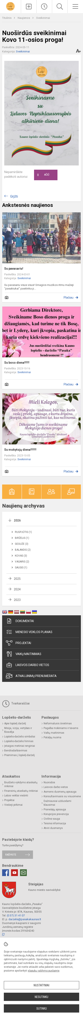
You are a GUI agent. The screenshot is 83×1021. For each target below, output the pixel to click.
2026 (17, 520)
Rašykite (10, 854)
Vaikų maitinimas (28, 654)
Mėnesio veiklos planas (34, 632)
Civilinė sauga (52, 818)
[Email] (23, 872)
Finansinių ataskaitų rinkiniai (21, 790)
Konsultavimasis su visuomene (62, 796)
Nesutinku (41, 997)
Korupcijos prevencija (56, 814)
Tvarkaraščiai (20, 703)
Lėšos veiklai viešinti (16, 795)
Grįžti (14, 196)
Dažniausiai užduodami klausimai (57, 803)
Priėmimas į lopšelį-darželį (19, 755)
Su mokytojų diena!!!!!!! (20, 449)
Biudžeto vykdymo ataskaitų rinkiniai (20, 784)
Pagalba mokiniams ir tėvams (61, 728)
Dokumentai (25, 621)
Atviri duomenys (53, 828)
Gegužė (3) (21, 543)
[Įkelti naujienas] (28, 6)
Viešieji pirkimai (13, 804)
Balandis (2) (23, 549)
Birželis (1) (22, 537)
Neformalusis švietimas (58, 723)
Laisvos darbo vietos (32, 665)
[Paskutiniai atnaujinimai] (44, 6)
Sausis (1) (21, 567)
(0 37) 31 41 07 (16, 915)
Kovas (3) (21, 555)
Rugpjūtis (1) (23, 532)
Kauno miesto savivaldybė (44, 889)
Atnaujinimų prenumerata (36, 676)
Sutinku (41, 1008)
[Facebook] (5, 872)
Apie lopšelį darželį (15, 723)
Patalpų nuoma (52, 737)
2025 (17, 578)
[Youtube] (14, 872)
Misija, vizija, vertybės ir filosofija (18, 730)
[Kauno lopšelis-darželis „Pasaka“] (10, 6)
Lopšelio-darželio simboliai (19, 736)
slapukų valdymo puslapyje (43, 970)
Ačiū (43, 175)
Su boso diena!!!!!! (16, 362)
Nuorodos (49, 782)
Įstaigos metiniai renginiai (19, 745)
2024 (17, 589)
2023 (17, 600)
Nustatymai (41, 985)
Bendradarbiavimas (15, 750)
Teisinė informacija (55, 823)
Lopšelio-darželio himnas (18, 741)
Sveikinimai (43, 17)
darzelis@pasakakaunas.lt (25, 919)
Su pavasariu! (13, 268)
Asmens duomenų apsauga (60, 791)
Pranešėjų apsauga (55, 809)
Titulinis (7, 17)
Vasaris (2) (22, 561)
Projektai (23, 643)
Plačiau (68, 297)
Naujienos (24, 17)
